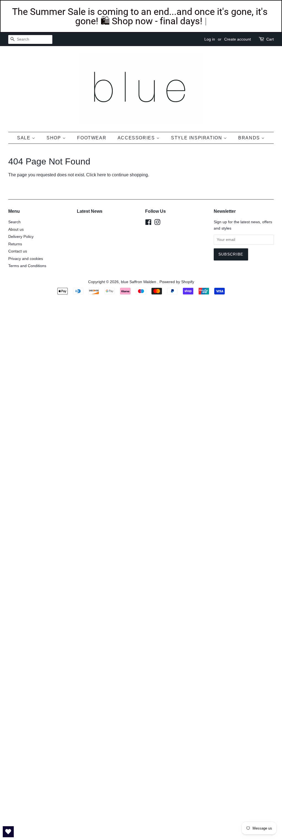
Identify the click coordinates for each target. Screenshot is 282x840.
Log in (209, 39)
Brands (249, 137)
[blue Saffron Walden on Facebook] (148, 223)
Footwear (91, 137)
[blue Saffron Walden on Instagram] (157, 223)
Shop (55, 137)
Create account (237, 39)
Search (14, 222)
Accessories (137, 137)
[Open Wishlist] (8, 831)
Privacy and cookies (25, 259)
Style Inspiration (197, 137)
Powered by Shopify (176, 282)
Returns (15, 244)
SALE (24, 137)
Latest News (89, 211)
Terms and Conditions (27, 266)
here (101, 174)
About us (16, 229)
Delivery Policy (21, 237)
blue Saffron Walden (139, 282)
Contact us (17, 251)
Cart (270, 39)
